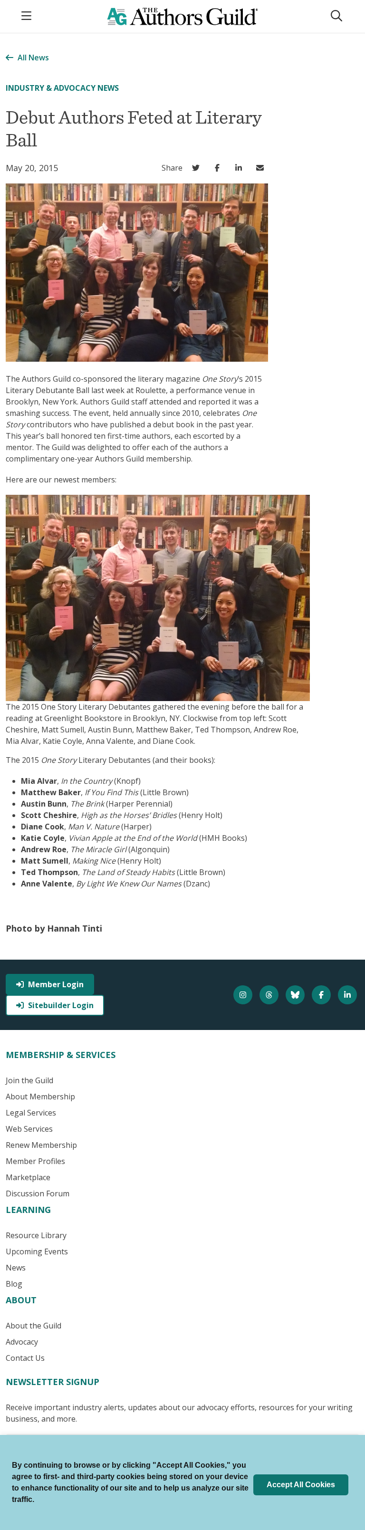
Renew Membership (41, 1145)
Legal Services (31, 1112)
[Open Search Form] (337, 16)
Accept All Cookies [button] (301, 1485)
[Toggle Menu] (28, 16)
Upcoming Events (37, 1251)
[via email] (262, 168)
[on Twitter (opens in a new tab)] (198, 168)
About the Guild (33, 1325)
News (16, 1267)
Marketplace (28, 1177)
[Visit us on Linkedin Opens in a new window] (348, 994)
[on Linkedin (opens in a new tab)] (241, 168)
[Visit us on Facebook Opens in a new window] (322, 994)
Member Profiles (35, 1161)
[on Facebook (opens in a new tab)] (219, 168)
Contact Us (25, 1358)
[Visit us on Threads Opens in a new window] (270, 994)
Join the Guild (29, 1080)
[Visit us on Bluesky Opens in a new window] (296, 994)
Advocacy (22, 1342)
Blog (14, 1284)
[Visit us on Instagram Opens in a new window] (244, 994)
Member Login (56, 984)
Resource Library (36, 1235)
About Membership (40, 1096)
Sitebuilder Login (61, 1005)
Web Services (29, 1129)
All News (33, 57)
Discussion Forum (37, 1193)
